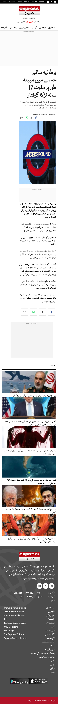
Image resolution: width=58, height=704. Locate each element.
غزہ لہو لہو (50, 615)
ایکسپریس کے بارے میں (50, 596)
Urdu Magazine (11, 627)
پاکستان (13, 28)
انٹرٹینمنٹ (50, 630)
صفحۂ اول (52, 28)
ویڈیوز (52, 668)
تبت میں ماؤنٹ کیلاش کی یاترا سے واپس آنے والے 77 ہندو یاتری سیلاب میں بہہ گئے (32, 540)
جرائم (52, 672)
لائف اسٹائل (49, 634)
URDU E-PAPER (23, 2)
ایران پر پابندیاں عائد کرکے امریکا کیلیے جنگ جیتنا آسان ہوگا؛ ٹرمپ (31, 511)
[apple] (38, 682)
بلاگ (52, 661)
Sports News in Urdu (14, 611)
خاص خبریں (24, 28)
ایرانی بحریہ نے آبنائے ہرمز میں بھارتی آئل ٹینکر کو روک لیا (34, 395)
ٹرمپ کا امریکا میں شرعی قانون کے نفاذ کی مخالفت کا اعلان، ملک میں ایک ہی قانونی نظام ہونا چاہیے (30, 423)
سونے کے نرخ (49, 649)
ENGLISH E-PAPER (37, 2)
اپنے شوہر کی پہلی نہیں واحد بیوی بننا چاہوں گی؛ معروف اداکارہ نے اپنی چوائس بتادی (30, 452)
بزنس (52, 664)
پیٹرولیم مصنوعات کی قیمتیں (42, 653)
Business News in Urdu (15, 623)
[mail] (24, 312)
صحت (51, 646)
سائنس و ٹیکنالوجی (46, 657)
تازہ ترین (42, 28)
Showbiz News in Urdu (15, 608)
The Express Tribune (14, 634)
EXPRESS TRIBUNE (8, 2)
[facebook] (51, 312)
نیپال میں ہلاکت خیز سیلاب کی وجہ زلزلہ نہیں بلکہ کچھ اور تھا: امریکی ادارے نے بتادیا (31, 482)
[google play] (19, 682)
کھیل (34, 28)
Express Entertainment (15, 638)
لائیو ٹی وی (29, 22)
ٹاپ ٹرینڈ (50, 638)
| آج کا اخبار (37, 22)
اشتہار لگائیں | (21, 22)
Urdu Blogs (9, 630)
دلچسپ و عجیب (47, 642)
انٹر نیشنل (50, 623)
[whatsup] (33, 312)
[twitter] (42, 312)
